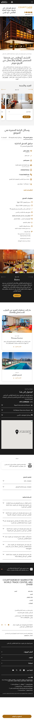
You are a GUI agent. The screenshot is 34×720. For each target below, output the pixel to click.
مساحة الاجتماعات (25, 170)
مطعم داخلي (26, 151)
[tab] (28, 137)
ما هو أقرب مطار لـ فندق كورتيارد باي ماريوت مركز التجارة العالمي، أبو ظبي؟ (18, 537)
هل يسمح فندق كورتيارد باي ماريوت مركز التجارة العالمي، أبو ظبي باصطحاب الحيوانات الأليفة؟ (18, 514)
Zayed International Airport (22, 405)
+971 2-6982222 (24, 402)
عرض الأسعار (26, 117)
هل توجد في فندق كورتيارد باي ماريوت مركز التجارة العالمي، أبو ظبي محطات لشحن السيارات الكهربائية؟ (18, 546)
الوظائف (22, 684)
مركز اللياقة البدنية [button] (24, 174)
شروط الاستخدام (15, 684)
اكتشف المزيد (18, 346)
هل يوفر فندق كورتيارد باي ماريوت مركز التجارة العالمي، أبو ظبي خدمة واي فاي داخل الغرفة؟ (19, 530)
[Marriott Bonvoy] (5, 2)
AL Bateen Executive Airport (21, 410)
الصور (15, 591)
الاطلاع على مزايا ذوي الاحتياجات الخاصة (21, 215)
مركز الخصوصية (19, 686)
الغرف (31, 594)
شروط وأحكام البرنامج (28, 686)
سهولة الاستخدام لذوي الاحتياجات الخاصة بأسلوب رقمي (21, 688)
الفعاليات (31, 603)
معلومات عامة (27, 481)
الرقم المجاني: (24, 616)
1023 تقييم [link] (27, 14)
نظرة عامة (30, 591)
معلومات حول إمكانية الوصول (23, 487)
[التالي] (3, 89)
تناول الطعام (30, 597)
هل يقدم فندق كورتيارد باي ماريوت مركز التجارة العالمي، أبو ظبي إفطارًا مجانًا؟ (18, 555)
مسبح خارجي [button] (26, 160)
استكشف (17, 295)
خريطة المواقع (30, 690)
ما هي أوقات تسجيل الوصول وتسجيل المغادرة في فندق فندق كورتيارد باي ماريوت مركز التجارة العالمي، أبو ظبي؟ (18, 505)
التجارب (31, 600)
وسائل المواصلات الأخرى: (23, 415)
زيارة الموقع (26, 635)
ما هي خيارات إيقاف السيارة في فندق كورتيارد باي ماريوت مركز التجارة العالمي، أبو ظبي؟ (17, 522)
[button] (12, 2)
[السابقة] (30, 89)
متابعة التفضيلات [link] (29, 684)
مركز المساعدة (22, 690)
